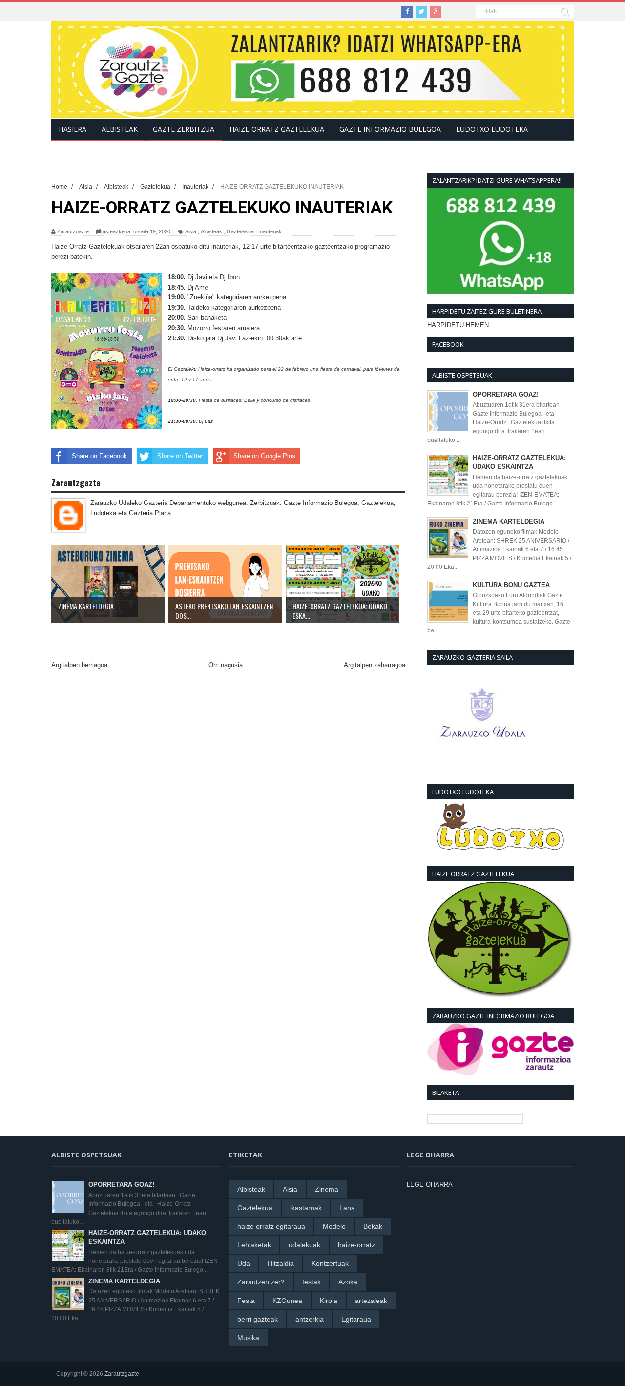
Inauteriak (270, 231)
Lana (347, 1208)
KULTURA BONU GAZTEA (511, 584)
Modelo (334, 1226)
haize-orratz (356, 1245)
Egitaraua (356, 1319)
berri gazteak (257, 1319)
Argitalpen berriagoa (79, 665)
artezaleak (371, 1300)
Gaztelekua (240, 231)
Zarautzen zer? (261, 1282)
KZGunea (287, 1300)
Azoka (347, 1282)
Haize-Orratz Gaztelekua (276, 129)
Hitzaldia (281, 1263)
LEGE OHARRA (430, 1184)
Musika (248, 1338)
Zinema (326, 1189)
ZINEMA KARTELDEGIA (508, 521)
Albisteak (211, 231)
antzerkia (309, 1319)
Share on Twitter (180, 456)
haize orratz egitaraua (271, 1226)
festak (311, 1282)
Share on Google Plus (264, 456)
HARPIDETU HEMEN (458, 325)
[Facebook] (407, 12)
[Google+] (435, 12)
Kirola (328, 1300)
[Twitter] (421, 12)
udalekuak (304, 1245)
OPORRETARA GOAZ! (506, 394)
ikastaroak (306, 1208)
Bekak (372, 1226)
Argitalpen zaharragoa (374, 665)
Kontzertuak (330, 1263)
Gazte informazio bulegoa (390, 129)
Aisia (190, 231)
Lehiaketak (254, 1245)
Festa (246, 1300)
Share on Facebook (99, 456)
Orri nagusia (225, 665)
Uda (243, 1263)
